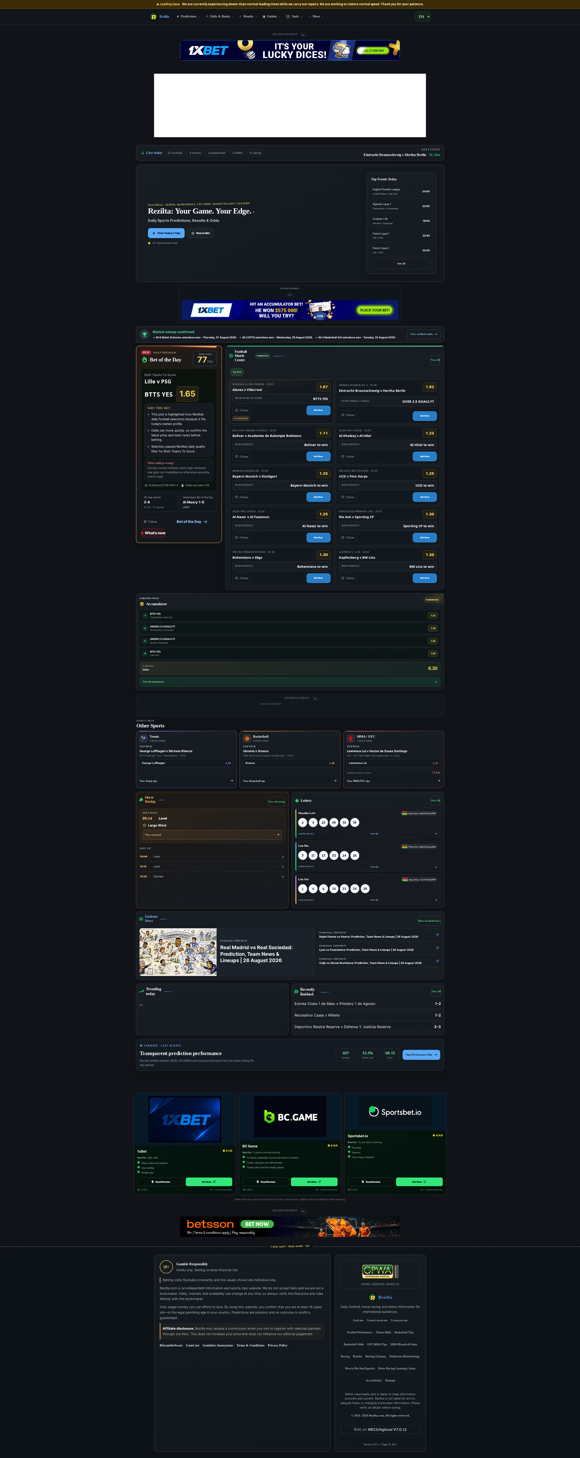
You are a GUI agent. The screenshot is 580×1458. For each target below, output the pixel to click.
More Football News (429, 921)
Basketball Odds (354, 1344)
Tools (294, 16)
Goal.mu (358, 1320)
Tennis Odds (383, 1332)
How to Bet (203, 233)
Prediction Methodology (404, 1356)
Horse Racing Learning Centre (397, 1368)
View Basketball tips (254, 781)
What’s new (155, 533)
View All (401, 263)
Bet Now (322, 410)
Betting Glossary (375, 1356)
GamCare (192, 1345)
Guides (272, 16)
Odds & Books (220, 16)
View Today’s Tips (168, 233)
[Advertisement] (290, 105)
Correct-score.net (377, 1320)
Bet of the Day (189, 521)
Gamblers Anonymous (218, 1345)
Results (248, 16)
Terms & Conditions (250, 1345)
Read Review (163, 1181)
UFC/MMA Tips (377, 1344)
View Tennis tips (148, 781)
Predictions (188, 16)
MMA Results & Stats (404, 1344)
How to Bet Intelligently (360, 1368)
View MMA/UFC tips (358, 781)
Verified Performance (359, 1332)
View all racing (276, 801)
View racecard (153, 835)
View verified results (422, 334)
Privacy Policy (278, 1345)
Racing (345, 1356)
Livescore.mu (399, 1320)
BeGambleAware (171, 1345)
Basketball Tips (404, 1332)
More (316, 16)
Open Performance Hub (419, 1054)
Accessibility (374, 1380)
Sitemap (390, 1380)
